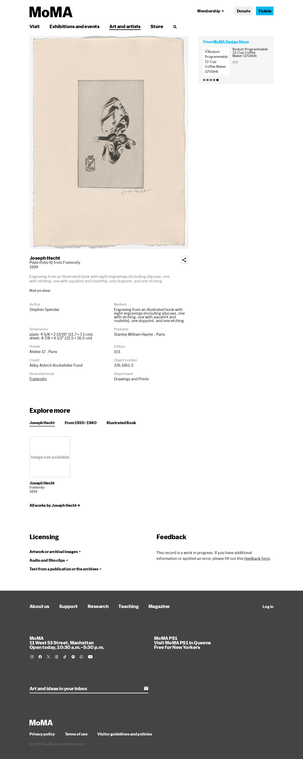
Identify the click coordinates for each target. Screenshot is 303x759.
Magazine (159, 606)
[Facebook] (40, 656)
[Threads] (56, 656)
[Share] (184, 260)
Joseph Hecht (44, 258)
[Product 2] (208, 80)
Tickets (264, 11)
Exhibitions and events (74, 26)
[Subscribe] (146, 688)
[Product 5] (217, 80)
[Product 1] (204, 80)
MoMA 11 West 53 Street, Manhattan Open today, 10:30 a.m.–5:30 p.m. (66, 642)
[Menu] (175, 26)
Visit (34, 26)
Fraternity (38, 379)
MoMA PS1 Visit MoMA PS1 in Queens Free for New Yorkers (182, 642)
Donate (243, 11)
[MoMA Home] (51, 12)
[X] (48, 656)
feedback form (257, 558)
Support (68, 606)
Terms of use (76, 734)
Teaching (128, 606)
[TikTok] (64, 656)
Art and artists (125, 26)
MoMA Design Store (231, 41)
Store (156, 26)
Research (98, 606)
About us (39, 606)
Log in (268, 606)
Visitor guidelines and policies (124, 734)
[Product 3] (211, 80)
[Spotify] (73, 656)
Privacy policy (42, 734)
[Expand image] (108, 142)
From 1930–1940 (81, 422)
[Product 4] (214, 80)
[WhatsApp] (81, 656)
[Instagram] (31, 656)
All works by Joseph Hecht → (54, 505)
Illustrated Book (121, 422)
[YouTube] (90, 656)
